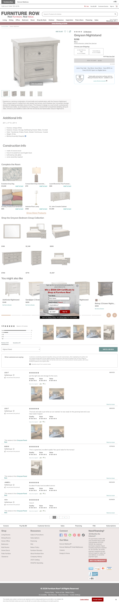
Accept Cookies (97, 599)
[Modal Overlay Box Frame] (59, 301)
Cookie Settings (84, 599)
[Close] (116, 600)
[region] (59, 599)
